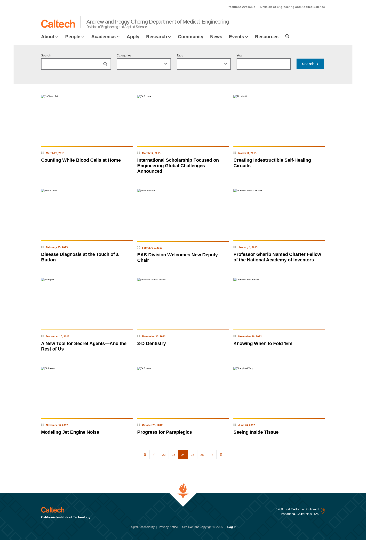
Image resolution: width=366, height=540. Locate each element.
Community (190, 36)
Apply (133, 36)
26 (202, 454)
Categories (124, 55)
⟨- (154, 454)
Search (46, 55)
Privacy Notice (168, 527)
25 (192, 454)
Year (240, 55)
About (47, 36)
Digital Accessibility (142, 527)
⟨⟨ (145, 454)
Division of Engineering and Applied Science (292, 6)
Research (156, 36)
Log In (232, 527)
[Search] (287, 36)
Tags (180, 55)
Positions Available (241, 6)
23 (173, 454)
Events (236, 36)
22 (164, 454)
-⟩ (212, 454)
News (216, 36)
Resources (267, 36)
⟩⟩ (221, 454)
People (72, 36)
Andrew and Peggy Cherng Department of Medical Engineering (157, 23)
